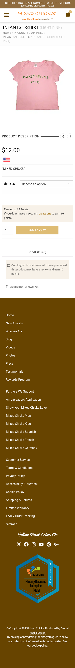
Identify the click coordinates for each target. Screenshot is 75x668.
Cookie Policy (15, 492)
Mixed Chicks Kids (18, 424)
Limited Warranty (17, 508)
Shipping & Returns (19, 500)
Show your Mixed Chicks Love (26, 407)
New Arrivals (14, 323)
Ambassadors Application (23, 399)
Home (7, 33)
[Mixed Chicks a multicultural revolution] (37, 16)
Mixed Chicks (36, 628)
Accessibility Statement (22, 484)
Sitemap (11, 524)
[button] (6, 15)
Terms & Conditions (19, 468)
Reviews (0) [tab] (37, 252)
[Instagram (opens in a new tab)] (34, 544)
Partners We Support (20, 391)
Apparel (37, 33)
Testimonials (14, 371)
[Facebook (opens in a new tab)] (26, 544)
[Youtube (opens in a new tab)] (41, 544)
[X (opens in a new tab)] (19, 544)
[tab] (7, 159)
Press (9, 363)
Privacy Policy (15, 476)
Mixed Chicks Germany (21, 448)
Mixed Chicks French (20, 440)
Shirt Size (9, 183)
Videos (10, 347)
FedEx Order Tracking (20, 516)
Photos (10, 355)
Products (21, 33)
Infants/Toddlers (16, 37)
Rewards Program (18, 379)
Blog (9, 339)
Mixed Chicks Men (18, 415)
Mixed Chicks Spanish (21, 432)
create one (45, 213)
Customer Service (18, 460)
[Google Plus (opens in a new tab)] (56, 544)
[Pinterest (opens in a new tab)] (49, 544)
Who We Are (14, 331)
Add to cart (37, 230)
